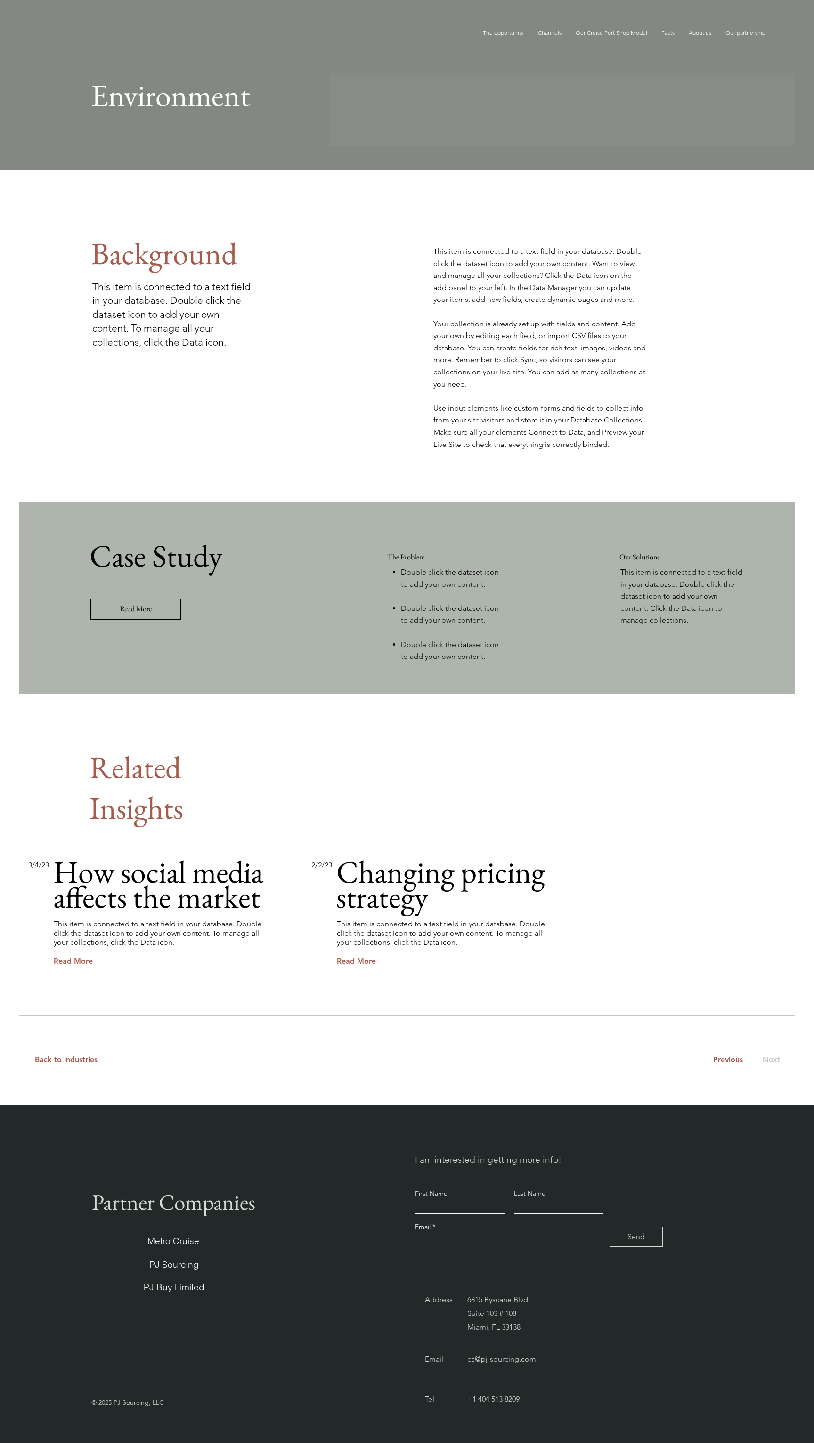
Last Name (529, 1193)
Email (423, 1227)
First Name (431, 1193)
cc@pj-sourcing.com (501, 1358)
